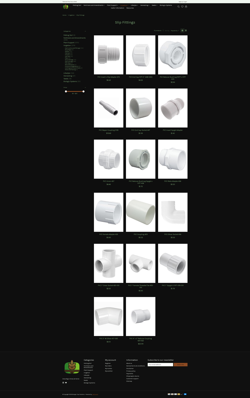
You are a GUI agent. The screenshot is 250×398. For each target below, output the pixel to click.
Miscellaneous (69, 65)
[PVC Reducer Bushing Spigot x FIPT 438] (140, 159)
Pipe (66, 58)
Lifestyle (67, 73)
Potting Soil (77, 5)
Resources (130, 8)
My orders (108, 366)
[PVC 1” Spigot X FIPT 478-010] (173, 263)
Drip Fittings (69, 60)
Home (64, 15)
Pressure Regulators (71, 66)
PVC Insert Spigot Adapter (173, 130)
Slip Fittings (69, 61)
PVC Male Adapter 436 (172, 181)
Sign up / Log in (183, 1)
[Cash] (172, 394)
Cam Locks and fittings (72, 48)
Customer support (132, 378)
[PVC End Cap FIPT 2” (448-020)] (140, 54)
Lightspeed (95, 394)
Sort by (167, 30)
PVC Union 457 (108, 181)
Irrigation (71, 15)
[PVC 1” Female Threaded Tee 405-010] (140, 263)
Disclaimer (130, 368)
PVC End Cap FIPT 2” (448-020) (140, 77)
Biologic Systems (166, 5)
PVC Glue (68, 63)
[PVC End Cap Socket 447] (140, 108)
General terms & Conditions (135, 366)
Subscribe (180, 364)
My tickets (108, 368)
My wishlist (108, 371)
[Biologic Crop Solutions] (65, 6)
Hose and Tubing (70, 69)
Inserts (67, 55)
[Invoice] (175, 394)
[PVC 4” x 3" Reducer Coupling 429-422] (140, 316)
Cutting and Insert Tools (72, 68)
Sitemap (129, 381)
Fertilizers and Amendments (75, 38)
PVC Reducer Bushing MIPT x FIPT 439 (173, 78)
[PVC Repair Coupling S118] (108, 108)
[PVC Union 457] (108, 159)
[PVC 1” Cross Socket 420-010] (108, 263)
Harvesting (68, 76)
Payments (129, 373)
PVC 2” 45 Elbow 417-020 (108, 339)
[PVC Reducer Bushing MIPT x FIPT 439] (173, 54)
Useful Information (117, 8)
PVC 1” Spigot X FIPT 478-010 (173, 285)
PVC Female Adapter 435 (108, 234)
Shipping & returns (132, 376)
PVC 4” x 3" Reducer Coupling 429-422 (140, 340)
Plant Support (69, 43)
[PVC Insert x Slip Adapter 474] (108, 54)
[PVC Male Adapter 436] (173, 159)
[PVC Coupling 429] (140, 212)
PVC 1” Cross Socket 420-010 (108, 285)
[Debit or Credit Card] (182, 394)
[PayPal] (178, 394)
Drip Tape (68, 50)
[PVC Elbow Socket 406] (173, 212)
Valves (67, 51)
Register (108, 363)
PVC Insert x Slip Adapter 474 (109, 77)
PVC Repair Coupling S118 (108, 130)
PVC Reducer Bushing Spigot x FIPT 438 (140, 182)
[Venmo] (185, 394)
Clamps (67, 53)
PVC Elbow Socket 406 (172, 234)
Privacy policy (130, 371)
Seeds (66, 79)
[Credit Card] (169, 394)
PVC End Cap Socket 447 (140, 130)
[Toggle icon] (178, 6)
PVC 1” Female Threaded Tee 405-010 (140, 286)
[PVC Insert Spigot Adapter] (173, 108)
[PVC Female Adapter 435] (108, 212)
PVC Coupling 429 (141, 234)
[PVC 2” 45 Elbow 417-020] (108, 316)
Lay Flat (67, 56)
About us (129, 363)
